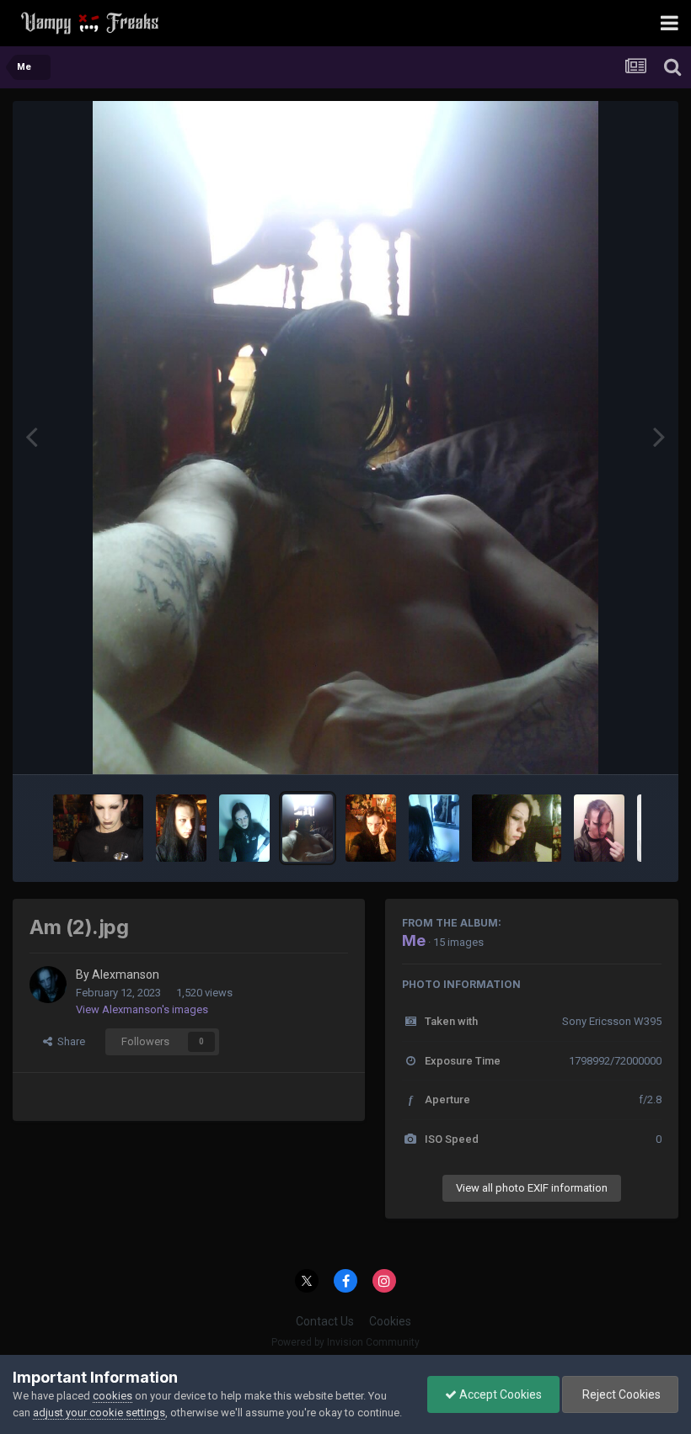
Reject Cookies (620, 1394)
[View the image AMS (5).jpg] (98, 828)
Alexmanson (125, 974)
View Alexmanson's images (142, 1009)
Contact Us (325, 1321)
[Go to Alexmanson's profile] (48, 984)
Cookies (390, 1321)
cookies (112, 1395)
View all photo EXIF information (532, 1188)
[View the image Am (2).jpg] (307, 828)
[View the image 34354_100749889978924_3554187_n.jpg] (434, 828)
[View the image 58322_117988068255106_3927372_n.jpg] (517, 828)
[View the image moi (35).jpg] (181, 828)
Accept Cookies (499, 1394)
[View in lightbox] (345, 437)
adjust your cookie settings (99, 1412)
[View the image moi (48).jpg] (244, 828)
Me (414, 940)
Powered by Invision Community (345, 1342)
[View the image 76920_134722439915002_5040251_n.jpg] (599, 828)
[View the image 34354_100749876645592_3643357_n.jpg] (371, 828)
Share (68, 1041)
